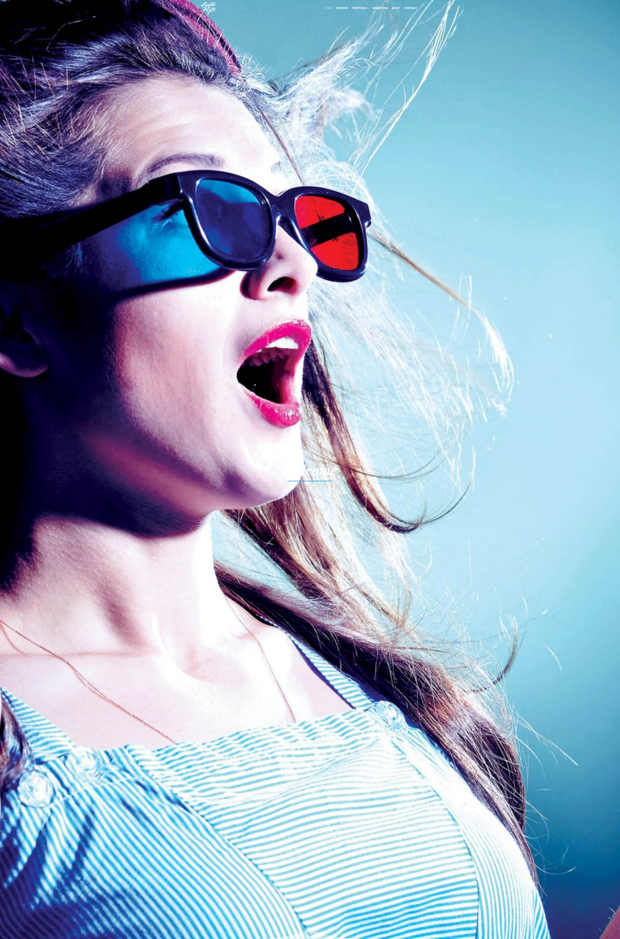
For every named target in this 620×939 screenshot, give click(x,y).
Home (328, 8)
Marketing (380, 8)
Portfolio (359, 8)
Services (342, 8)
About (396, 8)
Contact (410, 8)
